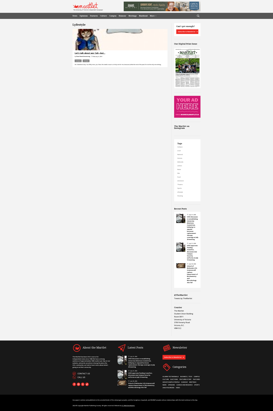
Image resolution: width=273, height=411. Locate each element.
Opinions (84, 16)
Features (94, 16)
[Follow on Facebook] (74, 384)
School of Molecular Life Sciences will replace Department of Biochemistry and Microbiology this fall (192, 274)
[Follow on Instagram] (78, 384)
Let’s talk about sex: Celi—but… (90, 53)
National (180, 154)
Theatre (180, 184)
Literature (180, 181)
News (75, 16)
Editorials (180, 162)
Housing (180, 196)
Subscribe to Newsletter (186, 32)
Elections (174, 379)
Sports (179, 188)
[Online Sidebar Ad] (187, 117)
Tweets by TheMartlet (183, 298)
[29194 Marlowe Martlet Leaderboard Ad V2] (162, 10)
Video (178, 388)
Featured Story (185, 379)
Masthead (143, 16)
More (152, 16)
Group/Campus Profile (171, 382)
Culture (103, 16)
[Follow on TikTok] (87, 384)
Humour (122, 16)
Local (179, 151)
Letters (179, 166)
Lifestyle (86, 61)
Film (178, 173)
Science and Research (184, 385)
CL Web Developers (128, 406)
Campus (112, 16)
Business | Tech (186, 376)
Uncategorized (168, 388)
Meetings (133, 16)
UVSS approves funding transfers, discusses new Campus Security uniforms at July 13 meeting (140, 375)
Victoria (179, 158)
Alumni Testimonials (171, 376)
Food (179, 177)
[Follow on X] (82, 384)
